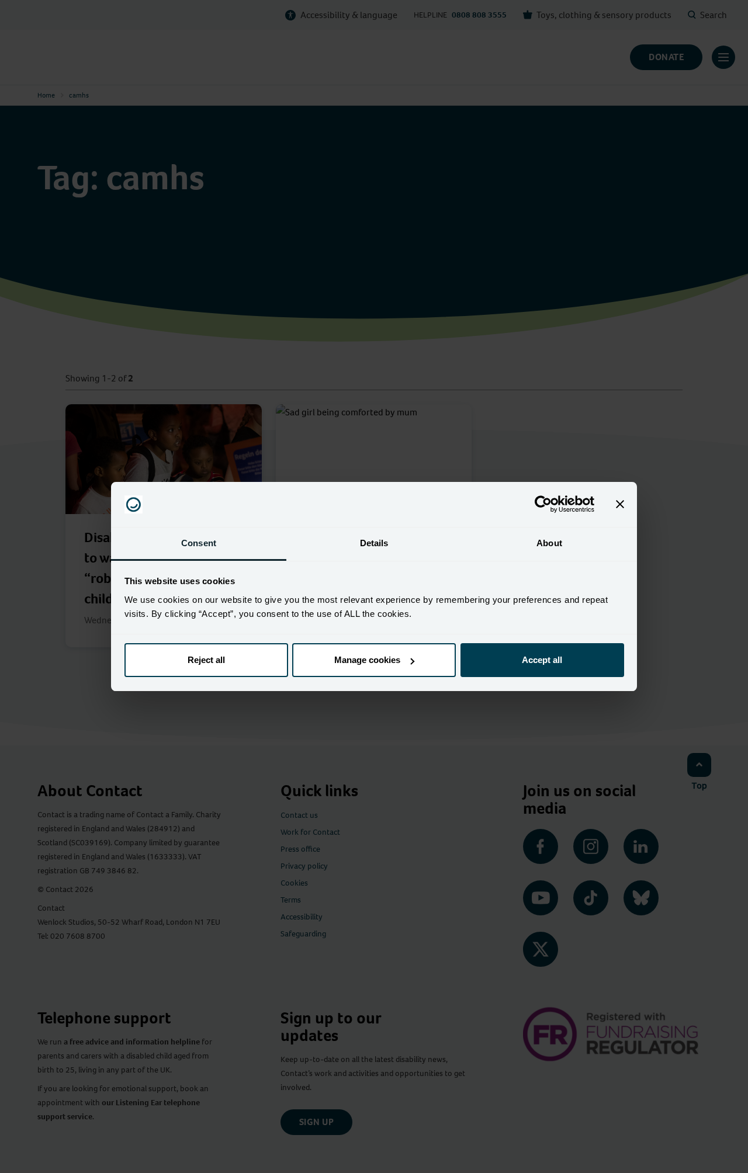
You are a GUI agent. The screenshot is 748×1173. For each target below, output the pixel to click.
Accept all (542, 660)
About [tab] (549, 543)
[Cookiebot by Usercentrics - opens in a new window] (543, 504)
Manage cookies (367, 660)
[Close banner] (620, 505)
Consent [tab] (198, 543)
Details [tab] (374, 543)
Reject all (206, 660)
